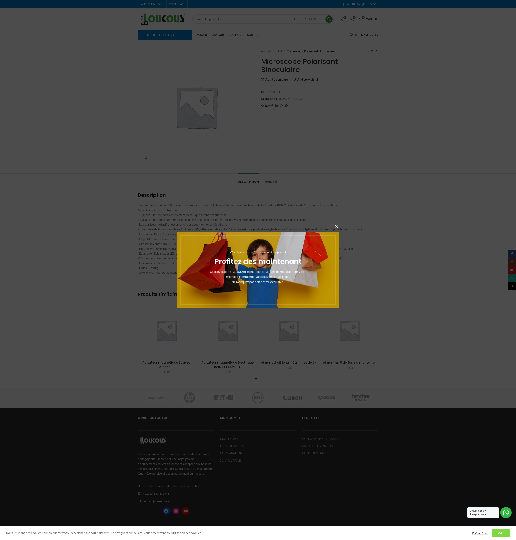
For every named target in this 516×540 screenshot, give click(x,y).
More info (480, 532)
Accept (501, 532)
